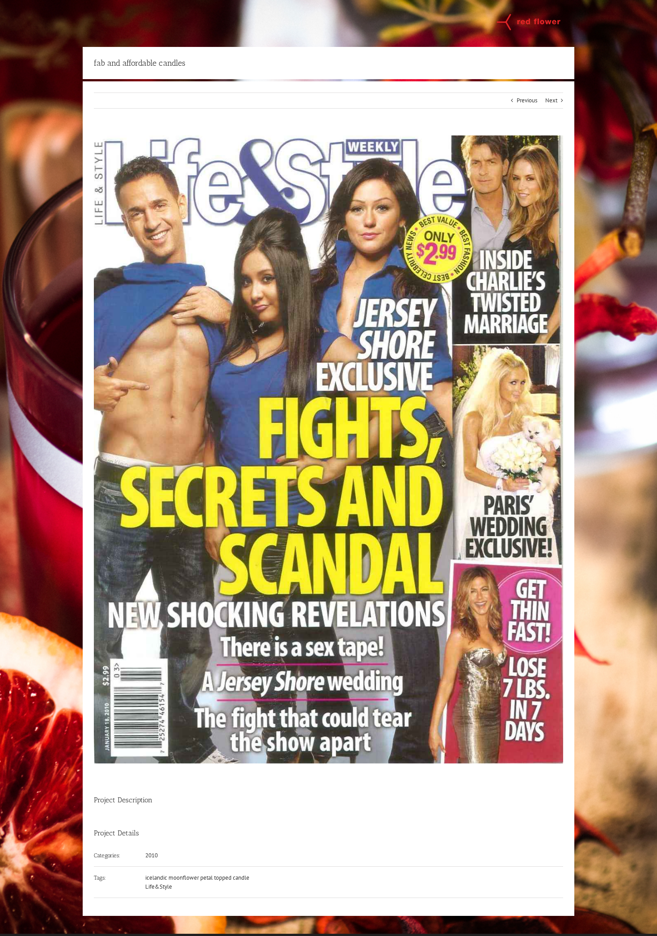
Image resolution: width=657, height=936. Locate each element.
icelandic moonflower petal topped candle (197, 877)
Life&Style (158, 886)
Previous (527, 100)
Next (551, 100)
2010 (151, 855)
